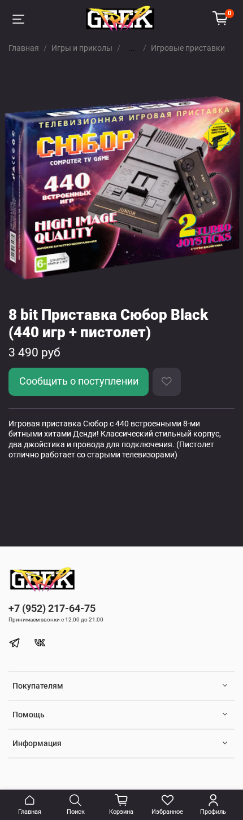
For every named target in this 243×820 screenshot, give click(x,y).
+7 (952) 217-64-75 (52, 608)
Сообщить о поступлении (78, 381)
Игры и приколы (81, 47)
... (131, 47)
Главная (23, 47)
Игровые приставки (188, 47)
